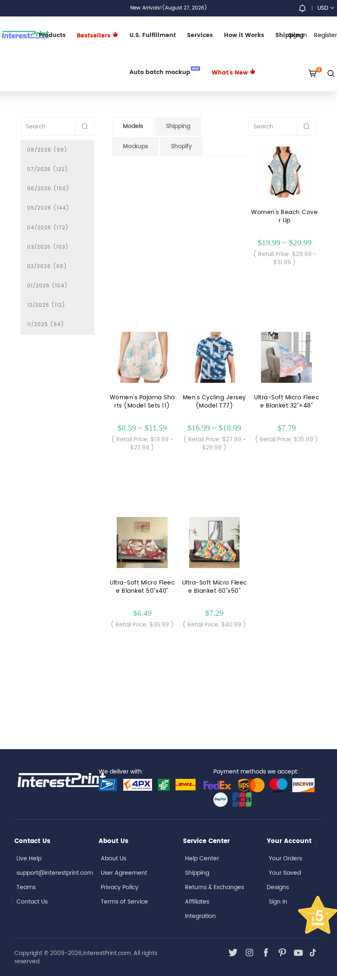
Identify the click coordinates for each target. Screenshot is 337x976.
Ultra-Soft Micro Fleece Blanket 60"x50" (214, 587)
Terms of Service (124, 901)
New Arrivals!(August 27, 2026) (168, 8)
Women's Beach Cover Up (284, 216)
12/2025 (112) (46, 305)
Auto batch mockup (164, 71)
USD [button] (322, 8)
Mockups (135, 146)
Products (52, 35)
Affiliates (197, 901)
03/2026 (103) (48, 247)
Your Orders (285, 858)
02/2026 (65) (47, 266)
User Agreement (124, 873)
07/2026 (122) (47, 169)
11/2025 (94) (45, 324)
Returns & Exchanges (214, 887)
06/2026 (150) (48, 189)
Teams (26, 887)
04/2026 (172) (48, 228)
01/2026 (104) (47, 286)
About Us (113, 858)
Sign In (278, 901)
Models (133, 126)
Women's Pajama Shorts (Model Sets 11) (142, 402)
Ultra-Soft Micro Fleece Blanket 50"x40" (142, 587)
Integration (200, 916)
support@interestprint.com (54, 873)
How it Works (244, 35)
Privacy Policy (119, 887)
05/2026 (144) (48, 208)
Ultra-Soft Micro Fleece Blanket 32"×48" (286, 402)
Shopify (181, 146)
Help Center (202, 858)
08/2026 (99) (47, 150)
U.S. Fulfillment (152, 35)
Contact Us (32, 901)
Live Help (29, 858)
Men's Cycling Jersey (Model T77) (214, 402)
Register (325, 35)
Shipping (178, 126)
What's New (230, 72)
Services (200, 35)
